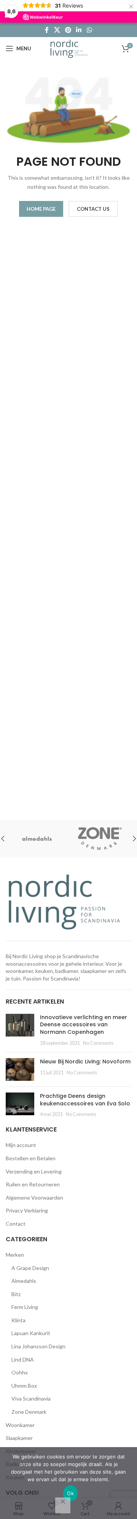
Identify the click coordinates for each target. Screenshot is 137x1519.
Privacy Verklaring (27, 1210)
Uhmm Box (24, 1385)
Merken (15, 1254)
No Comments (98, 1043)
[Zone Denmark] (99, 839)
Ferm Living (24, 1307)
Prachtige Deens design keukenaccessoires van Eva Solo (85, 1099)
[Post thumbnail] (20, 1030)
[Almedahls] (37, 839)
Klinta (18, 1320)
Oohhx (19, 1372)
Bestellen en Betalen (31, 1158)
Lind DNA (22, 1359)
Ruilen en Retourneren (33, 1184)
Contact (15, 1223)
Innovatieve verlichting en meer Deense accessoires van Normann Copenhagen (83, 1024)
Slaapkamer (19, 1438)
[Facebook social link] (47, 30)
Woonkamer (20, 1425)
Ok (70, 1493)
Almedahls (23, 1281)
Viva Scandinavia (31, 1398)
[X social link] (56, 30)
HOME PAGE (41, 209)
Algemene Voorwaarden (34, 1197)
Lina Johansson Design (38, 1346)
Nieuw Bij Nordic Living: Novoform (85, 1061)
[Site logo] (68, 48)
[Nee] (62, 1505)
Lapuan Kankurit (30, 1333)
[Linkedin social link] (79, 30)
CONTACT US (93, 209)
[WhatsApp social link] (89, 30)
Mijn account (21, 1145)
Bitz (16, 1294)
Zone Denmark (28, 1411)
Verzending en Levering (34, 1171)
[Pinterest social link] (67, 30)
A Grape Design (30, 1268)
